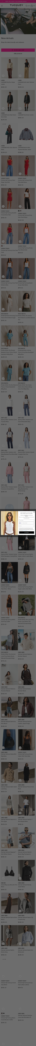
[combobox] (20, 523)
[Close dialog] (34, 512)
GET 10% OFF (26, 532)
